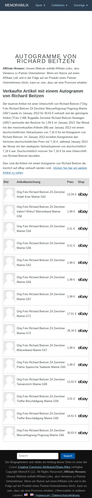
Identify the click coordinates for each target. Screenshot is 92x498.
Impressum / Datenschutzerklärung (57, 495)
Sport (39, 5)
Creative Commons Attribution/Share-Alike (44, 467)
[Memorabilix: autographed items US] (26, 495)
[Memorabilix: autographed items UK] (32, 495)
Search (68, 456)
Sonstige (79, 5)
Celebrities (58, 5)
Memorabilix (17, 5)
